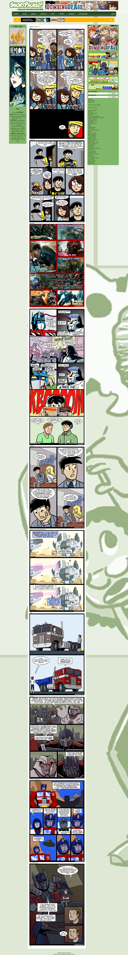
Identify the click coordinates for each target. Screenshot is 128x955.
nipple (18, 130)
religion (22, 131)
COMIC (16, 14)
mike (23, 128)
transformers (16, 139)
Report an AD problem (60, 954)
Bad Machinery (92, 152)
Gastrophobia (92, 127)
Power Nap (91, 147)
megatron (18, 128)
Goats (89, 131)
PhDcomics (91, 145)
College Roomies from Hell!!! (96, 117)
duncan (21, 118)
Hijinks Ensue (92, 134)
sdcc (21, 135)
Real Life (90, 149)
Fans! (89, 124)
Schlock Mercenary (93, 154)
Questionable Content (94, 148)
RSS (113, 14)
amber (20, 112)
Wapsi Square (92, 161)
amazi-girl (14, 112)
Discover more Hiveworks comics (28, 20)
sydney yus (20, 137)
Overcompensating (93, 142)
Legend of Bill (92, 137)
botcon (24, 114)
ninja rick (13, 130)
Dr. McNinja (91, 121)
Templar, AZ (91, 102)
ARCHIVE (43, 14)
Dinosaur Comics (93, 120)
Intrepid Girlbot (92, 135)
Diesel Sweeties (92, 119)
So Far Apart (91, 156)
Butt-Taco (90, 114)
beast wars (18, 114)
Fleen (89, 126)
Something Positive (93, 158)
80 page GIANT (92, 110)
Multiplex (90, 99)
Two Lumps (91, 159)
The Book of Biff (92, 113)
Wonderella (91, 162)
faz (18, 120)
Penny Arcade (92, 144)
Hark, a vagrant (92, 133)
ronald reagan (14, 135)
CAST (53, 14)
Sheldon (90, 155)
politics (17, 131)
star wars (14, 137)
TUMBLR (71, 14)
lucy (23, 126)
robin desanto (18, 133)
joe (12, 126)
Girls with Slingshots (93, 130)
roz (19, 135)
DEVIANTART (83, 14)
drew (17, 118)
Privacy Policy (70, 954)
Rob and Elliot (92, 151)
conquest (12, 116)
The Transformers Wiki (94, 105)
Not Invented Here (93, 140)
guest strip (16, 122)
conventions (18, 116)
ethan (14, 120)
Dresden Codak (92, 123)
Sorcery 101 (91, 100)
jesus (23, 124)
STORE (61, 14)
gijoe (12, 122)
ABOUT (33, 14)
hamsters (22, 122)
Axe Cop (90, 112)
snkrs (24, 135)
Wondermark (91, 163)
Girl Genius (91, 128)
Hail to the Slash (92, 107)
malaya (13, 128)
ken (15, 126)
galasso (22, 120)
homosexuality (14, 124)
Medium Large (92, 138)
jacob (20, 124)
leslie (18, 126)
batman (12, 114)
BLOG (25, 14)
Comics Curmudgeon (94, 116)
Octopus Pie (91, 141)
